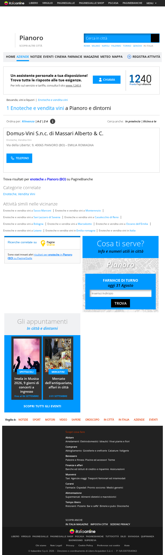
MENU (150, 3)
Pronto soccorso (96, 487)
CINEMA (60, 57)
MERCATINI (58, 371)
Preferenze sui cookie (108, 545)
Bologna (38, 224)
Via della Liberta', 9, (20, 145)
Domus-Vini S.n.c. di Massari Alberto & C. (54, 133)
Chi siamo (41, 545)
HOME (10, 57)
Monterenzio (93, 210)
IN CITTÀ (109, 419)
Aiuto (127, 545)
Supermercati (73, 496)
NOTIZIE (36, 57)
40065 (39, 145)
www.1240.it (73, 85)
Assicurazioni (117, 469)
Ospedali (81, 487)
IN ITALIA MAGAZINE (77, 524)
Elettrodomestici (89, 441)
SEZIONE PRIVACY (120, 524)
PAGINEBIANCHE (132, 3)
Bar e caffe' (93, 506)
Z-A (46, 121)
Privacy (70, 545)
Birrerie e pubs (108, 506)
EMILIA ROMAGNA (81, 145)
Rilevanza (28, 121)
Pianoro (31, 37)
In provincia (133, 121)
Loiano (37, 230)
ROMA (87, 45)
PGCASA (113, 3)
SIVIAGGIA (133, 536)
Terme (111, 459)
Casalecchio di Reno (107, 217)
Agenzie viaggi (79, 478)
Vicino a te (149, 121)
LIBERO (33, 3)
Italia (133, 230)
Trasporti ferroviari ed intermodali (106, 478)
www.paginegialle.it (51, 243)
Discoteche (123, 506)
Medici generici (115, 487)
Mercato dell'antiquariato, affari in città (58, 382)
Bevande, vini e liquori (20, 100)
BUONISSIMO (76, 540)
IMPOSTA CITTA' (99, 524)
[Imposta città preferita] (8, 38)
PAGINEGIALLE (66, 3)
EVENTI (48, 57)
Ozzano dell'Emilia (137, 224)
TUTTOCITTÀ (112, 536)
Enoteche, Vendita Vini (19, 139)
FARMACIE (75, 57)
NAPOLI (106, 45)
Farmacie (70, 487)
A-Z (39, 121)
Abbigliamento (74, 450)
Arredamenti (72, 441)
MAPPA (117, 57)
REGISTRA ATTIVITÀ (146, 57)
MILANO (96, 45)
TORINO (127, 45)
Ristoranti (71, 506)
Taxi (68, 478)
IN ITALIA (148, 45)
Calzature (113, 450)
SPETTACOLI (27, 371)
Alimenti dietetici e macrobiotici (98, 496)
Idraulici (103, 441)
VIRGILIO (47, 3)
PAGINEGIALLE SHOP (91, 3)
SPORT (37, 419)
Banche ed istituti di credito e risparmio (87, 469)
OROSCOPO (92, 419)
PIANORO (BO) (55, 145)
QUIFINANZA (147, 536)
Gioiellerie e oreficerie (95, 450)
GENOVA (137, 45)
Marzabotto (85, 224)
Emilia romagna (85, 230)
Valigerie (124, 450)
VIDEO (63, 419)
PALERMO (116, 45)
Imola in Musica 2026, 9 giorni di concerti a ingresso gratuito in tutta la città (26, 385)
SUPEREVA (90, 540)
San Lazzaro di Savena (47, 217)
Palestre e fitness (75, 459)
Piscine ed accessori (96, 459)
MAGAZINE (91, 57)
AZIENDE (23, 57)
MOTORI (50, 419)
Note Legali (56, 545)
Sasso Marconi (42, 210)
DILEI (123, 536)
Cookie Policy (85, 545)
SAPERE (76, 419)
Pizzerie (81, 506)
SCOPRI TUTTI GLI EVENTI (42, 406)
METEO (105, 57)
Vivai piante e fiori (119, 441)
